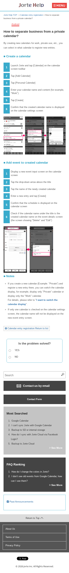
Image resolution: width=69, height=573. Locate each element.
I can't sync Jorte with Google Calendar (32, 425)
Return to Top (32, 518)
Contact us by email (36, 385)
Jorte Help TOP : (11, 15)
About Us (10, 529)
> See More (55, 447)
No (16, 356)
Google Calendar (20, 420)
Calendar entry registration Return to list (27, 328)
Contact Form (34, 399)
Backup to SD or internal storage (28, 430)
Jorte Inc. (28, 566)
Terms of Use (12, 537)
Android (15, 24)
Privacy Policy (12, 545)
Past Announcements (21, 501)
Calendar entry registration (31, 15)
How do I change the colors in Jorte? (30, 471)
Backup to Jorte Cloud (23, 443)
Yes (17, 350)
